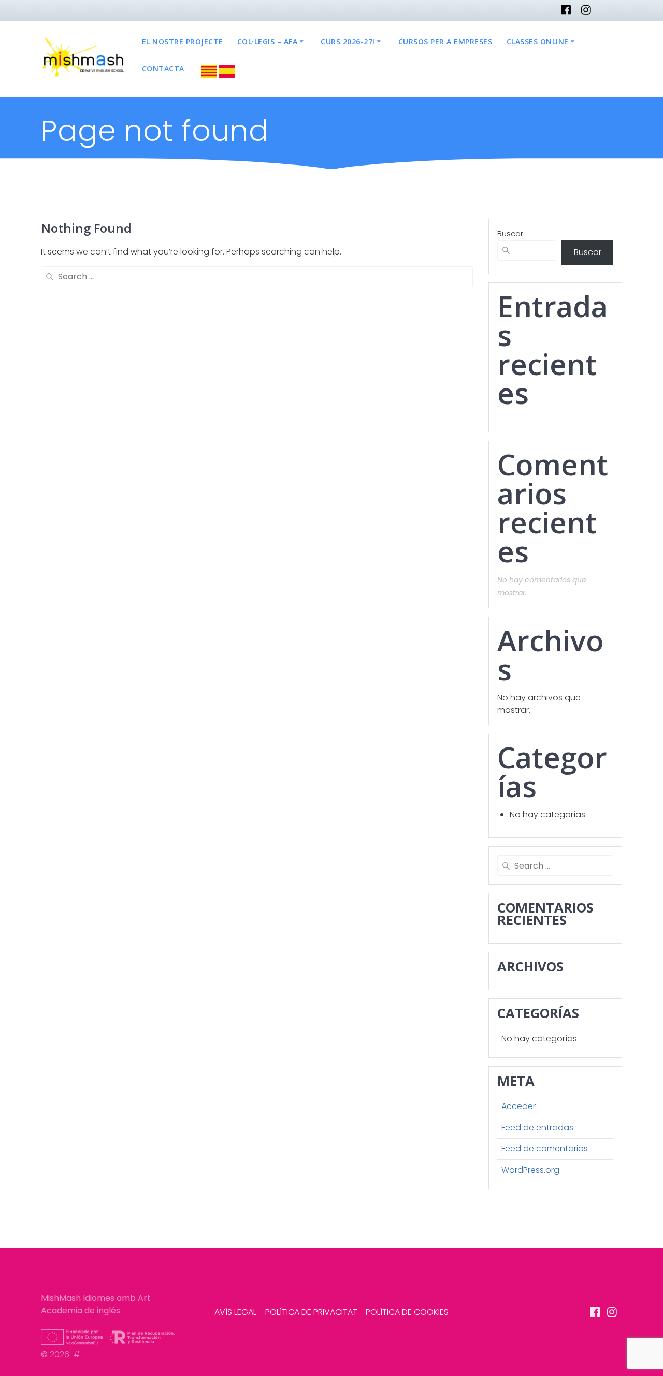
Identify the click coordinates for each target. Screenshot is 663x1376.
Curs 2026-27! (348, 42)
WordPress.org (530, 1170)
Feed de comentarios (544, 1149)
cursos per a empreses (445, 42)
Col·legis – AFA (267, 42)
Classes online (538, 42)
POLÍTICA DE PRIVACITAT (311, 1312)
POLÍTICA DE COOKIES (407, 1312)
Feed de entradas (537, 1127)
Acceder (518, 1106)
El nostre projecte (182, 42)
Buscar (510, 233)
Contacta (163, 68)
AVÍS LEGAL (235, 1312)
